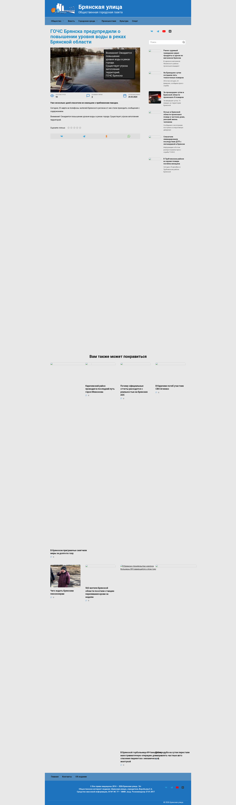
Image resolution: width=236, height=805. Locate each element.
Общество (56, 21)
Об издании (81, 777)
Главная (55, 777)
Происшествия (109, 21)
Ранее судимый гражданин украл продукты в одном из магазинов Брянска (173, 54)
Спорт (135, 21)
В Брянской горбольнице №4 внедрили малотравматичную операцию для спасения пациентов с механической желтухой (140, 757)
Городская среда (86, 21)
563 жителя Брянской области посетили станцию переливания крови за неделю (99, 592)
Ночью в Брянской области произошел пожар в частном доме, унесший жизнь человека (174, 117)
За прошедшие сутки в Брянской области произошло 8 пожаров (173, 94)
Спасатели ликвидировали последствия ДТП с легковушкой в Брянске (174, 140)
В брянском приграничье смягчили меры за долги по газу (68, 552)
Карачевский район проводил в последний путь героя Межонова (100, 389)
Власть (71, 21)
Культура (124, 21)
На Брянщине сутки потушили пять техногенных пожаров (173, 75)
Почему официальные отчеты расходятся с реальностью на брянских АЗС (134, 390)
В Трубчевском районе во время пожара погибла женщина (173, 161)
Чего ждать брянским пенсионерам (62, 592)
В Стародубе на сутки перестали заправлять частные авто (172, 754)
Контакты (67, 777)
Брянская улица (100, 6)
